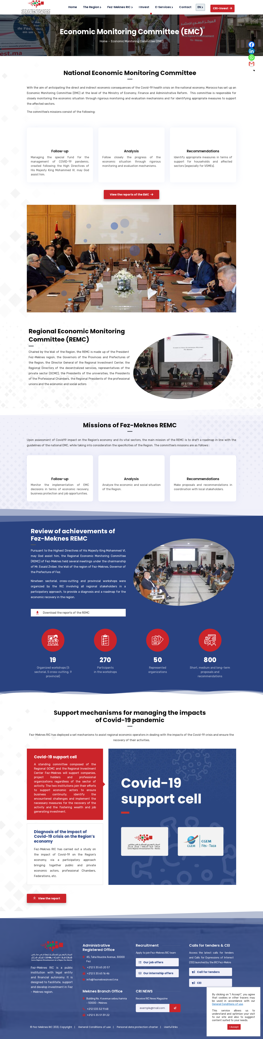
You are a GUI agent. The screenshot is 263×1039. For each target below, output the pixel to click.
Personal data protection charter (138, 1027)
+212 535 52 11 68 (97, 1009)
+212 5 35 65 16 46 (98, 973)
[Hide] (254, 70)
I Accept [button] (234, 1027)
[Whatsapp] (251, 57)
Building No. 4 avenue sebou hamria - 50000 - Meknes (106, 1000)
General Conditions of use (94, 1027)
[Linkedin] (251, 51)
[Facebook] (251, 44)
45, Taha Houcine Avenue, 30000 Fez (105, 959)
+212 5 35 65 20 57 (98, 967)
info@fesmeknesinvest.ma (102, 979)
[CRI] (34, 7)
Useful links (171, 1027)
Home (103, 41)
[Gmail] (251, 64)
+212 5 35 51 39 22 (98, 1015)
